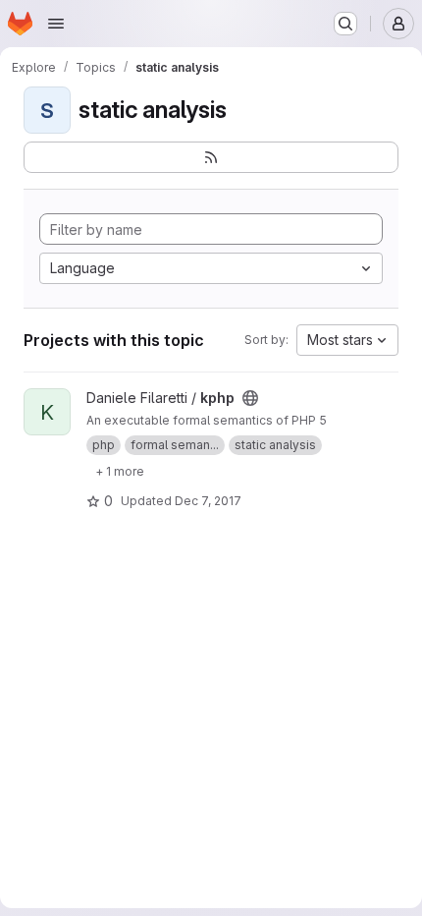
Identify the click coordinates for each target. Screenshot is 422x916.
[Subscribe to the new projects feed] (211, 157)
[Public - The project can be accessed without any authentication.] (250, 398)
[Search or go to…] (345, 23)
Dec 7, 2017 (208, 500)
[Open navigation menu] (56, 23)
